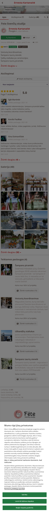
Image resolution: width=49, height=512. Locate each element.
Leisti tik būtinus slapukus (24, 501)
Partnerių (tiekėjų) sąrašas (14, 489)
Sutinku (24, 495)
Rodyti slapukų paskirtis (24, 508)
